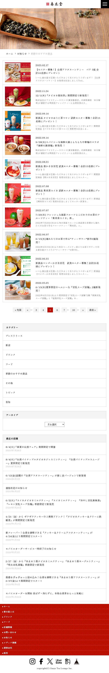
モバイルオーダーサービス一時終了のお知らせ (31, 548)
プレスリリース (14, 335)
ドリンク (10, 354)
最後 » (92, 310)
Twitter (50, 661)
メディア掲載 (10, 642)
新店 (8, 345)
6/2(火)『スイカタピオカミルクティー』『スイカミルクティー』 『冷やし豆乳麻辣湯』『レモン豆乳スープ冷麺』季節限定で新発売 (54, 502)
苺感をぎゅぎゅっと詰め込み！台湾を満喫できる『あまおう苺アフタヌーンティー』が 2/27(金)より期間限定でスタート (53, 579)
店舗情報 (8, 627)
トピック (10, 392)
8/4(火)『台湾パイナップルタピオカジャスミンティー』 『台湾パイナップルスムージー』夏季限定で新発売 (53, 461)
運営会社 (8, 647)
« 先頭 (18, 310)
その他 (9, 383)
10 (73, 310)
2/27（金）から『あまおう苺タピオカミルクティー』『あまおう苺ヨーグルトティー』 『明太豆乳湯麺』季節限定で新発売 (53, 563)
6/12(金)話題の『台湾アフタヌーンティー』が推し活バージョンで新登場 (46, 475)
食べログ (68, 661)
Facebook (41, 661)
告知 (8, 402)
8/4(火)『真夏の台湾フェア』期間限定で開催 (30, 447)
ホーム (9, 53)
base (76, 661)
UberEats (59, 661)
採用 (6, 653)
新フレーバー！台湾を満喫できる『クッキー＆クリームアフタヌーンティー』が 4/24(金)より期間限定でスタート (49, 534)
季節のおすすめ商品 (16, 373)
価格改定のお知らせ (16, 488)
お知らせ (22, 53)
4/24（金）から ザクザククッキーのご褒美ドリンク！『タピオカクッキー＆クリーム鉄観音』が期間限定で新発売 (53, 518)
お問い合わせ (10, 632)
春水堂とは (9, 611)
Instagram (32, 661)
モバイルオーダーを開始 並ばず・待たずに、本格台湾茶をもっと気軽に (45, 593)
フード (9, 364)
